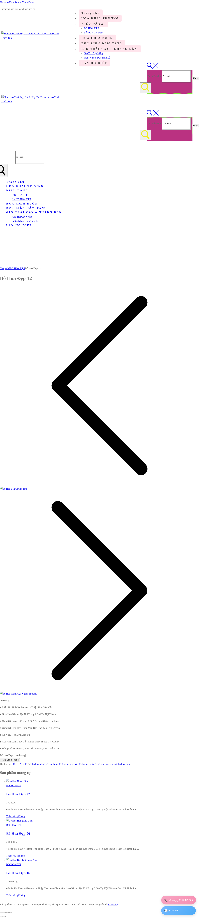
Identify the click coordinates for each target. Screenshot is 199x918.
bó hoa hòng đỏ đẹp (55, 764)
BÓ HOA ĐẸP (17, 268)
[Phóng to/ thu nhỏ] (1, 912)
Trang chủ (5, 268)
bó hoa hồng (38, 764)
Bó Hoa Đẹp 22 (18, 794)
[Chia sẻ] (7, 912)
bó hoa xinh (124, 764)
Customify (113, 904)
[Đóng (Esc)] (10, 912)
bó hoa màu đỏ (74, 764)
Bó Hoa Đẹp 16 (18, 873)
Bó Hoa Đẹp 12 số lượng (12, 755)
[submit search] (145, 87)
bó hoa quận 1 (89, 764)
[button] (15, 816)
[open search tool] (153, 67)
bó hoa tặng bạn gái (107, 764)
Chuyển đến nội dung (10, 2)
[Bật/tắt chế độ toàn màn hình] (4, 912)
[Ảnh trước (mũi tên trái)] (1, 916)
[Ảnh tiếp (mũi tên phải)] (4, 916)
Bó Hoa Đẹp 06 (18, 833)
